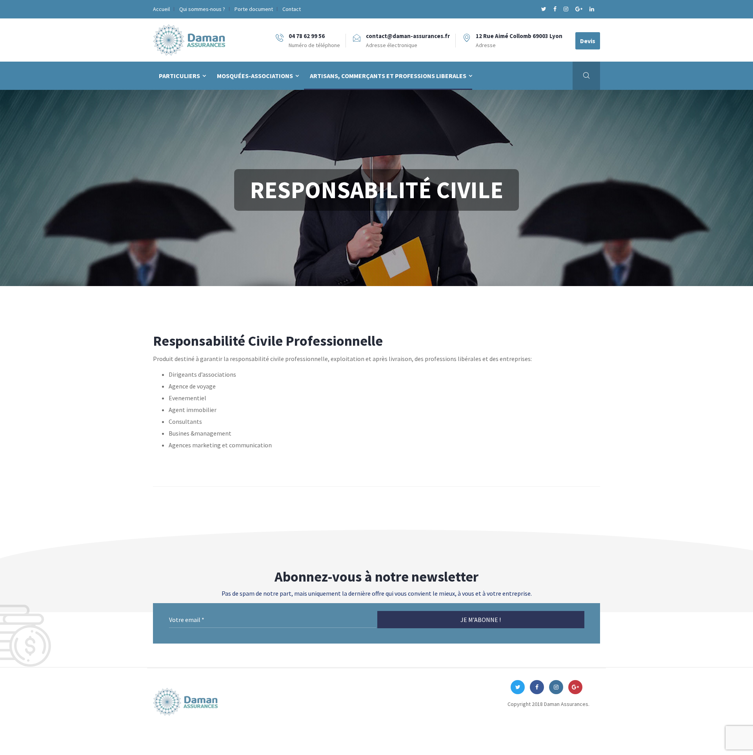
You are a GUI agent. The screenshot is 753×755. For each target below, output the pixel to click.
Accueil (161, 9)
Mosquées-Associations (255, 76)
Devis (587, 41)
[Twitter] (544, 9)
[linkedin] (591, 9)
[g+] (579, 9)
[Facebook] (555, 9)
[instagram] (566, 9)
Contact (291, 9)
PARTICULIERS (179, 76)
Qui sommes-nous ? (202, 9)
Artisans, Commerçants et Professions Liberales (388, 76)
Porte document (254, 9)
